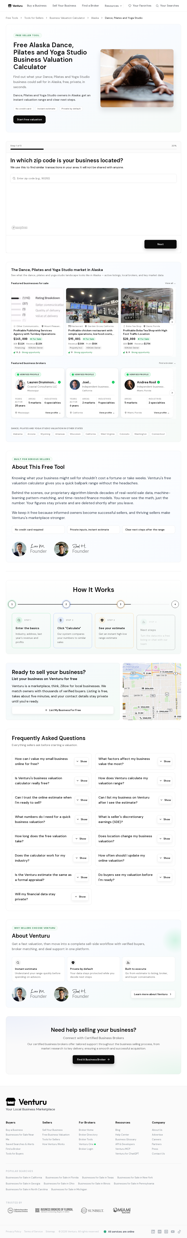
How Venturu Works (53, 1144)
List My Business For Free (65, 710)
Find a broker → (167, 363)
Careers (156, 1139)
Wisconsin (75, 434)
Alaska (95, 18)
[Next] (172, 322)
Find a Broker (90, 5)
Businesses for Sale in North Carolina (27, 1189)
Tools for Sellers (33, 18)
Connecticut (158, 434)
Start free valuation (29, 119)
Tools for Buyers (15, 1153)
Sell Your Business (64, 5)
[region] (93, 209)
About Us (157, 1130)
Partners (157, 1144)
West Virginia (108, 434)
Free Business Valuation (56, 1134)
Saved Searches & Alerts (20, 1144)
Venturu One (86, 1144)
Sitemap (50, 1231)
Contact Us (158, 1153)
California (91, 434)
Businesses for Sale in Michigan (69, 1189)
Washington (140, 434)
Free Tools (12, 18)
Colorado (124, 434)
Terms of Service (33, 1231)
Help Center (122, 1134)
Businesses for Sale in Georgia (23, 1183)
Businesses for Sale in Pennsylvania (134, 1183)
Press (155, 1148)
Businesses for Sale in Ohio (59, 1183)
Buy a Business (37, 5)
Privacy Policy (13, 1231)
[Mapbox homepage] (20, 228)
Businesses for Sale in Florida (62, 1177)
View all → (170, 283)
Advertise (157, 1134)
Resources (112, 6)
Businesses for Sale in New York (135, 1177)
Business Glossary (125, 1139)
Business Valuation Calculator (67, 18)
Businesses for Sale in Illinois (94, 1183)
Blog (117, 1130)
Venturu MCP (122, 1148)
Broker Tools (86, 1139)
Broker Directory (88, 1134)
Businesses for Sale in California (24, 1177)
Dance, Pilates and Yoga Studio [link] (124, 18)
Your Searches (169, 5)
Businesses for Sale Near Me (20, 1137)
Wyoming (45, 434)
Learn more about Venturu (151, 994)
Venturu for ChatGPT (127, 1153)
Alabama (17, 434)
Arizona (31, 434)
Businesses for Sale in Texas (98, 1177)
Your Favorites (142, 5)
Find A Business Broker (91, 1059)
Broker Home (86, 1130)
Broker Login (86, 1148)
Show (83, 761)
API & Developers (125, 1144)
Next (160, 244)
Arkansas (60, 434)
